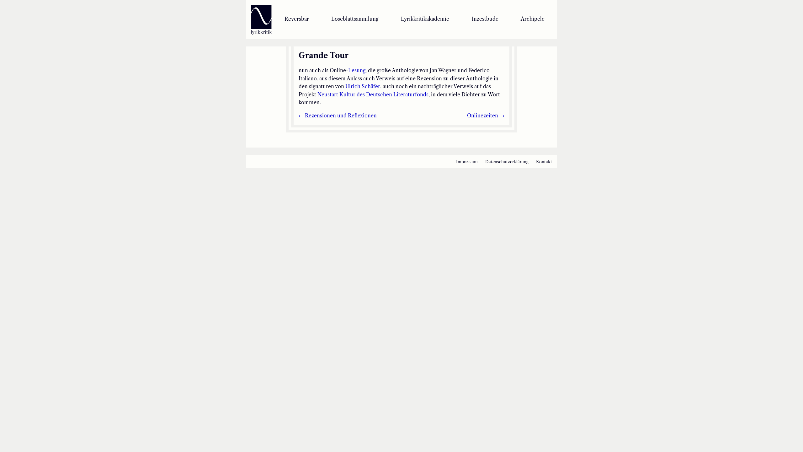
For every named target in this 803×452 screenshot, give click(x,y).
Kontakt (544, 161)
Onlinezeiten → (485, 115)
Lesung (356, 70)
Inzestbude (485, 19)
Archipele (533, 19)
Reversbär (297, 19)
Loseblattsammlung (354, 19)
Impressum (467, 161)
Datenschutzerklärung (507, 161)
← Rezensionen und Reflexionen (338, 115)
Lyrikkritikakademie (425, 19)
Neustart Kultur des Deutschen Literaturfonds (372, 94)
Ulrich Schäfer (362, 86)
